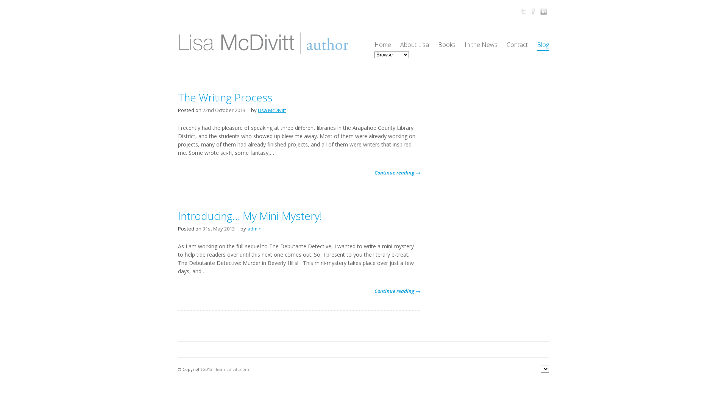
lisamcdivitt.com (232, 369)
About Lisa (414, 44)
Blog (543, 44)
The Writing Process (225, 97)
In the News (481, 44)
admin (254, 228)
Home (382, 44)
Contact (517, 44)
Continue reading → (397, 172)
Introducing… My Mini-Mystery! (250, 216)
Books (447, 44)
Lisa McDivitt (272, 110)
